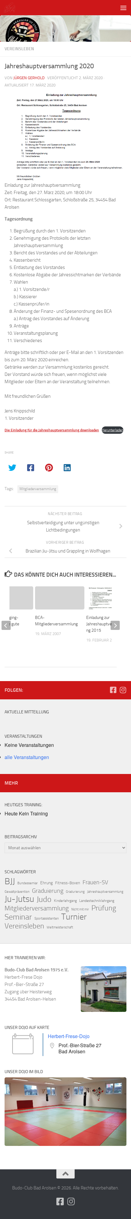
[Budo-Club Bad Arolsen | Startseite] (11, 7)
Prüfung (103, 908)
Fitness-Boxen (67, 883)
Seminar (18, 917)
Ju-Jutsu (19, 899)
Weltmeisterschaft (60, 927)
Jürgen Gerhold (28, 78)
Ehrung (46, 882)
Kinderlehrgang (65, 901)
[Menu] (123, 7)
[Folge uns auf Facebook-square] (113, 690)
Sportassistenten (46, 918)
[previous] (6, 625)
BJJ (10, 881)
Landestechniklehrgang (96, 901)
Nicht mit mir (80, 909)
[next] (115, 625)
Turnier (74, 916)
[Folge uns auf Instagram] (122, 690)
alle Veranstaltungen (27, 757)
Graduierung (47, 890)
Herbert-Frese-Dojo (69, 1036)
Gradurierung (75, 892)
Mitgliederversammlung (37, 489)
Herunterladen (112, 430)
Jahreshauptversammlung (105, 892)
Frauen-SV (95, 882)
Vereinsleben (19, 48)
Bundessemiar (27, 883)
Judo (44, 899)
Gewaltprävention (17, 892)
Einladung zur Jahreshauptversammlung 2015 (107, 624)
